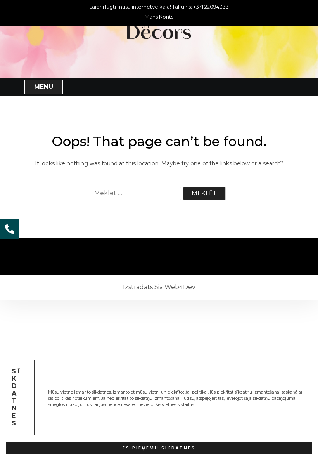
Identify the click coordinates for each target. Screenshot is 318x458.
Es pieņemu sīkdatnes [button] (159, 448)
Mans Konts (159, 17)
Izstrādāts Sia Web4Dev (159, 287)
